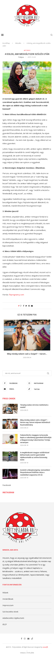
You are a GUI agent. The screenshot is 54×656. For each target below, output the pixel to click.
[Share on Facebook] (23, 306)
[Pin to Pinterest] (29, 306)
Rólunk (5, 592)
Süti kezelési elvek (10, 611)
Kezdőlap (6, 43)
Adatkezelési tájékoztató (13, 618)
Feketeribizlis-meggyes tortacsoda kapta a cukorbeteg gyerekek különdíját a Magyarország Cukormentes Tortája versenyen (35, 438)
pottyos (21, 57)
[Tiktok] (32, 638)
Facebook (7, 485)
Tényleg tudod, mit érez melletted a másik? (34, 406)
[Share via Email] (32, 306)
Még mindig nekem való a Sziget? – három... (27, 354)
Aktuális (18, 43)
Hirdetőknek (8, 599)
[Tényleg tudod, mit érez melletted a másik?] (10, 409)
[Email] (28, 638)
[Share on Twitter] (26, 306)
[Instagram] (25, 638)
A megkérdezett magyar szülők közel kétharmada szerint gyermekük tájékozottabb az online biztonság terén (34, 456)
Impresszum (8, 605)
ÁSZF (5, 624)
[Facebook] (21, 638)
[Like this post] (20, 306)
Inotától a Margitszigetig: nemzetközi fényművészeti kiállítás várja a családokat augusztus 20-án (35, 472)
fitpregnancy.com (16, 294)
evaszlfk (45, 647)
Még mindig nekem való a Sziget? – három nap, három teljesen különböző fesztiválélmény (35, 422)
